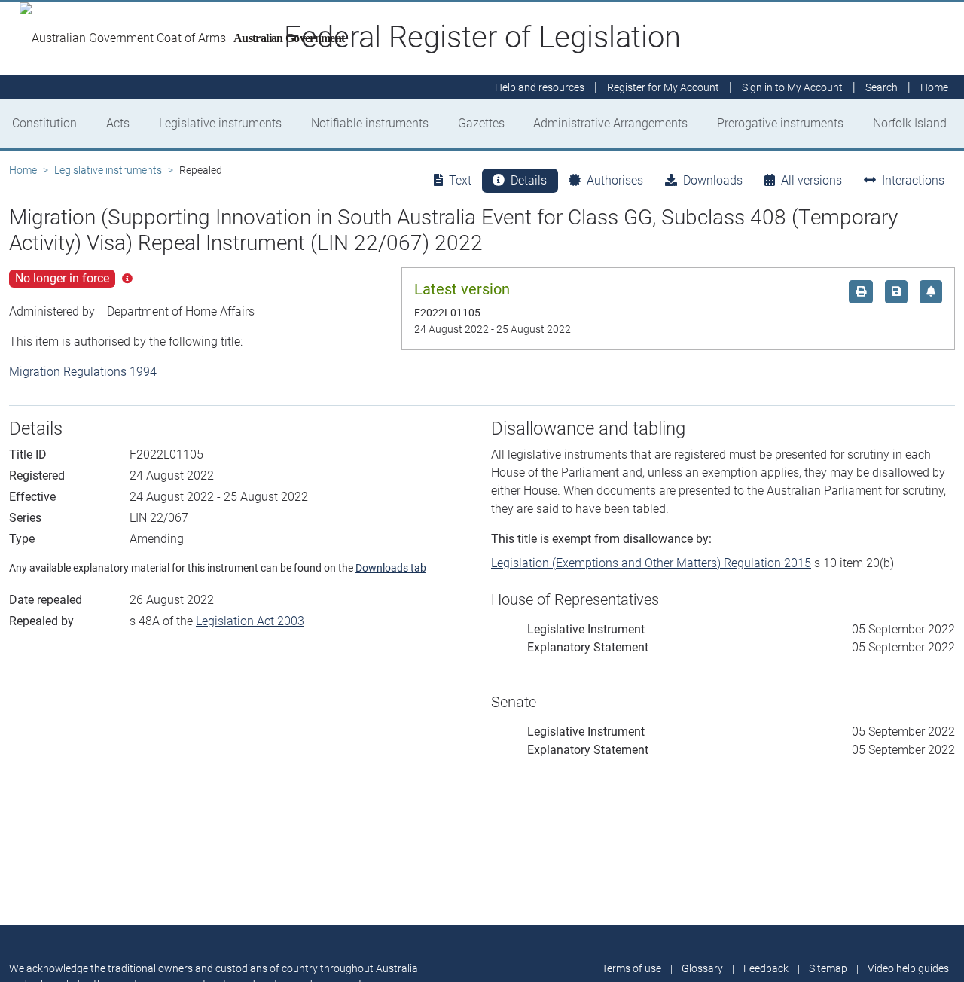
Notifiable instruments (370, 123)
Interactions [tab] (913, 180)
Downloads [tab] (713, 180)
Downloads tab (390, 568)
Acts (118, 123)
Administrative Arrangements (610, 123)
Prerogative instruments (780, 123)
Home (23, 170)
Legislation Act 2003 (250, 621)
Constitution (44, 123)
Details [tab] (529, 180)
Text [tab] (460, 180)
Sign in (792, 87)
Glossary (702, 968)
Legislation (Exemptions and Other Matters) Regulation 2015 (651, 563)
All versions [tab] (811, 180)
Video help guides (908, 968)
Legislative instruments (220, 123)
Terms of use (631, 968)
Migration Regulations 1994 (83, 371)
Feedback (766, 968)
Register (663, 87)
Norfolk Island (910, 123)
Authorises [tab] (615, 180)
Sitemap (828, 968)
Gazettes (481, 123)
